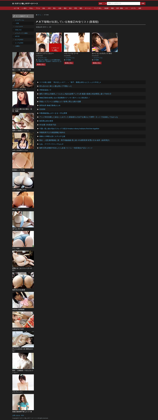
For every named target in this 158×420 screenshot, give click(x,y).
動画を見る (41, 64)
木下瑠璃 (54, 60)
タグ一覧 (16, 8)
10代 (49, 8)
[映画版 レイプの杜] (23, 160)
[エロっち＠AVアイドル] (23, 141)
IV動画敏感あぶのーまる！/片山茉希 (53, 113)
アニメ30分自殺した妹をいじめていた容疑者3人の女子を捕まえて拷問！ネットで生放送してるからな (78, 117)
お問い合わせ (16, 415)
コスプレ (133, 8)
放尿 (140, 8)
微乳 (81, 8)
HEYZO (17, 36)
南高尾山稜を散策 (46, 121)
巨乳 (75, 8)
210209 (42, 109)
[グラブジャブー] (23, 382)
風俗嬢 (106, 8)
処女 (44, 8)
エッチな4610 (19, 39)
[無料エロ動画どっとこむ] (23, 121)
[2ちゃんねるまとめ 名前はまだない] (23, 339)
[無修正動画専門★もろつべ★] (23, 402)
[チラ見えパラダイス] (23, 80)
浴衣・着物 (119, 8)
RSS (22, 415)
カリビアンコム (42, 57)
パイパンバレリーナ (71, 53)
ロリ (126, 8)
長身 (65, 8)
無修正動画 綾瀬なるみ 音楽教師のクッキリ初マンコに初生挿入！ (64, 98)
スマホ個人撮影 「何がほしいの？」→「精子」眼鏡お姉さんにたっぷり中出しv (70, 82)
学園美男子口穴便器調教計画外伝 (52, 132)
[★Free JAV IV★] (23, 219)
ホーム (39, 14)
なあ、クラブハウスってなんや (51, 144)
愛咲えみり (42, 61)
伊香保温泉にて (45, 90)
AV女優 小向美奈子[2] (47, 125)
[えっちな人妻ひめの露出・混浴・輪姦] (23, 99)
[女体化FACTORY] (23, 320)
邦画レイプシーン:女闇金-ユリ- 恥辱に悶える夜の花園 (60, 101)
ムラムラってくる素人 (21, 33)
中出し (31, 8)
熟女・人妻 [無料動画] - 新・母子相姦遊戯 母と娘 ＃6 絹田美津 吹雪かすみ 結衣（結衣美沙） (74, 140)
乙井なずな (41, 60)
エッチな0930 (19, 43)
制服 (112, 8)
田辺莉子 (48, 61)
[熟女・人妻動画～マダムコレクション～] (23, 361)
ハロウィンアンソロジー (45, 53)
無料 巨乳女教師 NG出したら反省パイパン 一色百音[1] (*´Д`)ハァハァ (65, 148)
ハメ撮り (24, 8)
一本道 (17, 23)
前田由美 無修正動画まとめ (49, 105)
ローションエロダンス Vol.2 (102, 53)
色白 (70, 8)
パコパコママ (19, 26)
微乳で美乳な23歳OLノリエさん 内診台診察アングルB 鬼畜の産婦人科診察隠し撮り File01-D (75, 94)
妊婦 (60, 8)
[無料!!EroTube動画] (23, 280)
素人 (54, 8)
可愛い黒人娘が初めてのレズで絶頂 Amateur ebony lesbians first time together (69, 129)
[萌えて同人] (23, 200)
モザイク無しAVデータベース (26, 3)
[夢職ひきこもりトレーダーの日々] (23, 259)
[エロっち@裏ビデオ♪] (23, 180)
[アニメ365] (23, 239)
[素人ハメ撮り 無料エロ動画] (23, 60)
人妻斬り (17, 46)
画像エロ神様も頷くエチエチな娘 (52, 136)
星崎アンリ (47, 60)
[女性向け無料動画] (23, 300)
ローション (88, 8)
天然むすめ (18, 30)
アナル (38, 8)
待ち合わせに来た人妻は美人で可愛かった (55, 86)
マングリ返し (98, 8)
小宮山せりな (56, 61)
